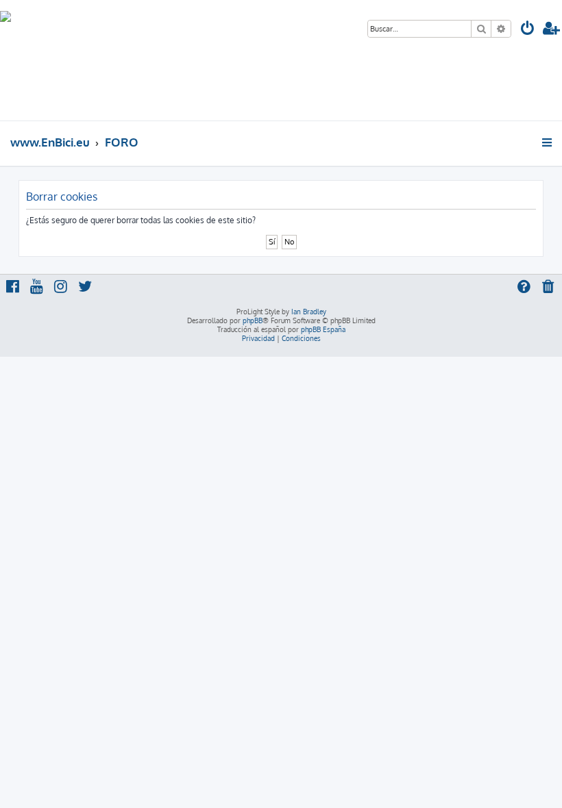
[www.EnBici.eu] (51, 60)
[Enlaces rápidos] (548, 142)
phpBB (252, 320)
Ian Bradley (308, 311)
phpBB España (323, 329)
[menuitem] (527, 30)
